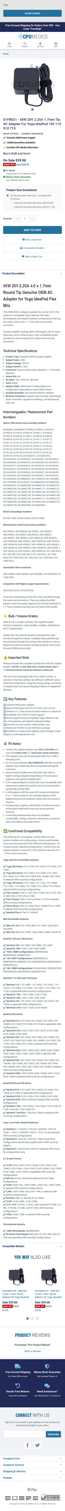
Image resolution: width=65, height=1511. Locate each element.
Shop (9, 46)
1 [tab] (32, 109)
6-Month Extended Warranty (34, 206)
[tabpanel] (32, 84)
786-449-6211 (44, 1395)
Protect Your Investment (21, 190)
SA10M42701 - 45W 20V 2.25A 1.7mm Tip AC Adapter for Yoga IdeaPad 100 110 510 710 (48, 1295)
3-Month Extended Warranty (33, 202)
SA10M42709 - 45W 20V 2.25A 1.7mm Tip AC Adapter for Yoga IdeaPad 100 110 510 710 (15, 1295)
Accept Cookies (32, 13)
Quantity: (7, 218)
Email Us (56, 1395)
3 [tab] (37, 1318)
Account (40, 46)
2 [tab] (32, 1318)
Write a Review (32, 1351)
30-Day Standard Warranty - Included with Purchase (30, 197)
